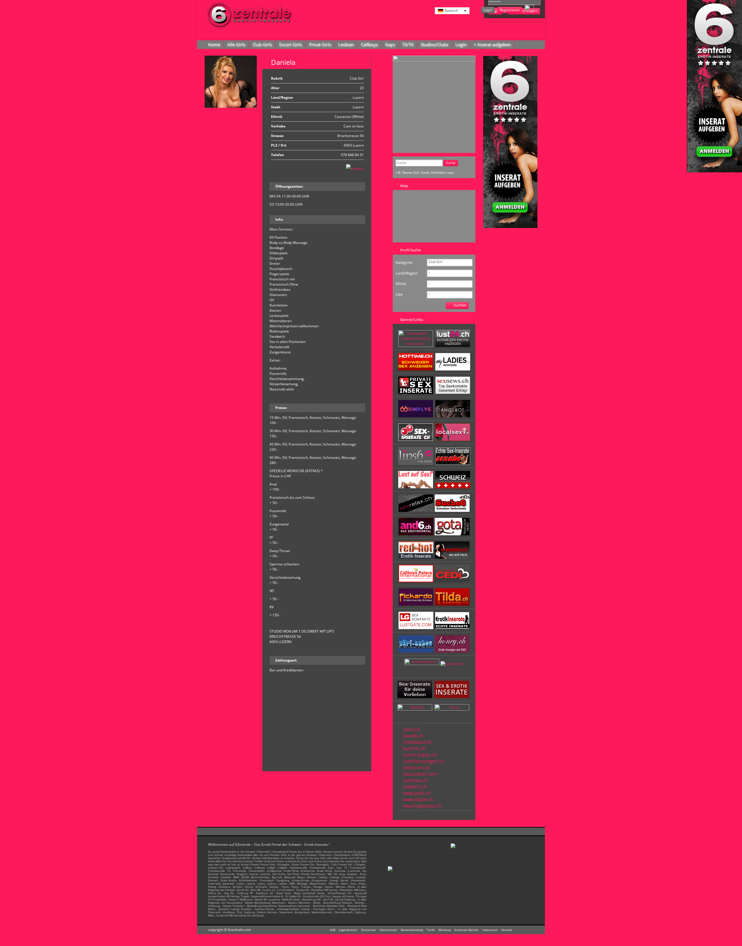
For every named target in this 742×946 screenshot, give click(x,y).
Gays (390, 44)
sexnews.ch (415, 780)
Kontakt (506, 930)
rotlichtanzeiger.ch (423, 761)
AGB (332, 930)
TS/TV (407, 44)
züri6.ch (411, 729)
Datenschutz (388, 930)
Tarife (431, 930)
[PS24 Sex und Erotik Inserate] (452, 369)
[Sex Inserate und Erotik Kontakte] (416, 439)
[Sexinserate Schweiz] (452, 487)
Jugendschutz (348, 930)
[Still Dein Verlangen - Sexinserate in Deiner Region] (452, 345)
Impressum (490, 930)
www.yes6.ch (417, 793)
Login (487, 10)
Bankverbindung (412, 930)
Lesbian (346, 44)
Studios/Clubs (434, 44)
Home (214, 44)
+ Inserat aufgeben (492, 44)
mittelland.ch (417, 742)
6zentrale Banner (466, 930)
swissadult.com (420, 774)
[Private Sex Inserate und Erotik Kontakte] (416, 392)
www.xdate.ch (418, 799)
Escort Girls (290, 44)
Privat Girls (320, 44)
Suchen (460, 305)
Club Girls (262, 44)
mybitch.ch (415, 787)
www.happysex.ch (422, 806)
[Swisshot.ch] (452, 663)
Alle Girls (236, 44)
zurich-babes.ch (420, 755)
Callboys (369, 44)
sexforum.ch (416, 767)
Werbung (445, 930)
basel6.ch (413, 736)
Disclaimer (368, 930)
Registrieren (510, 10)
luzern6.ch (414, 748)
